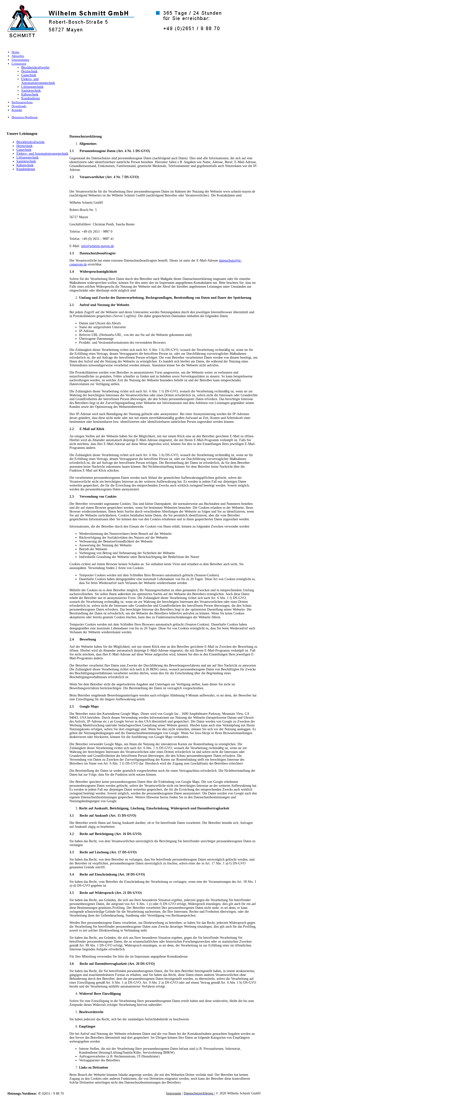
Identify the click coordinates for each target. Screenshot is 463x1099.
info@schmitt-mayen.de (97, 246)
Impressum (173, 1093)
